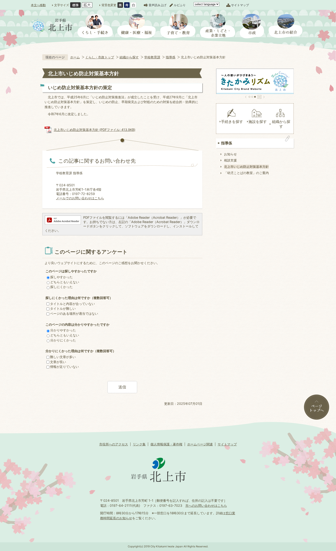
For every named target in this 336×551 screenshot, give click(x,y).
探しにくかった (61, 287)
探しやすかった (61, 277)
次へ (263, 97)
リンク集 (139, 444)
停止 (259, 97)
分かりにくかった (63, 340)
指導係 (170, 57)
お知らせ (230, 154)
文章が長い (58, 362)
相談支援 (230, 160)
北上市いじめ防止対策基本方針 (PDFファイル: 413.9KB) (94, 130)
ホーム (75, 57)
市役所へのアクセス (113, 444)
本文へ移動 (38, 5)
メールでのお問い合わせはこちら (80, 198)
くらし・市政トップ (99, 57)
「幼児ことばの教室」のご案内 (246, 173)
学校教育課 (152, 57)
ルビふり (180, 5)
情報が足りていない (64, 367)
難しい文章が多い (63, 357)
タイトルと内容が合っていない (72, 304)
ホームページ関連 (200, 444)
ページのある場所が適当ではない (74, 313)
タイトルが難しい (63, 308)
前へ (245, 97)
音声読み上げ (157, 5)
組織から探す (129, 57)
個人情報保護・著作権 (166, 444)
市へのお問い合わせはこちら (206, 505)
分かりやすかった (63, 330)
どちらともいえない (64, 282)
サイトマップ (240, 5)
